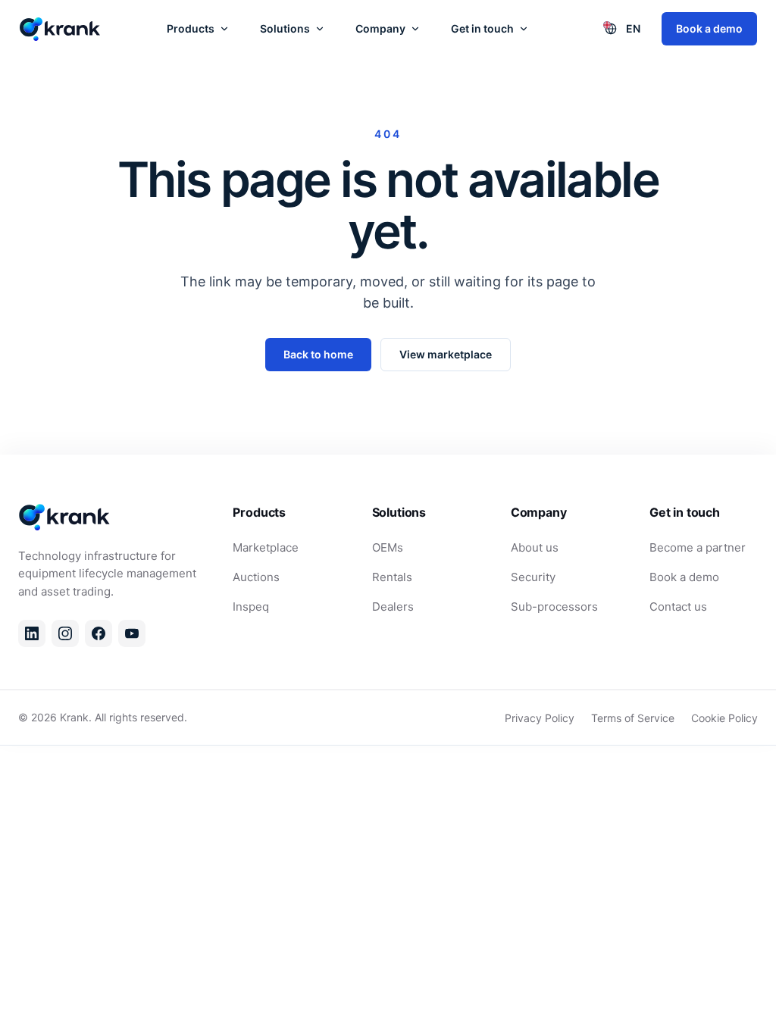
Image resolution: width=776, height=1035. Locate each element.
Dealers (393, 606)
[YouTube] (132, 633)
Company (380, 28)
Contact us (678, 606)
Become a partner (697, 547)
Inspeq (251, 606)
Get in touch (482, 28)
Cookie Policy (724, 717)
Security (533, 577)
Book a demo (709, 28)
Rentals (392, 577)
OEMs (387, 547)
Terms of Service (632, 717)
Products (190, 28)
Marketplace (266, 547)
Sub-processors (554, 606)
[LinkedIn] (31, 633)
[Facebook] (98, 633)
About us (535, 547)
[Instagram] (65, 633)
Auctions (256, 577)
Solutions (285, 28)
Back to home (318, 354)
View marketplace (445, 354)
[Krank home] (60, 29)
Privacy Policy (539, 717)
